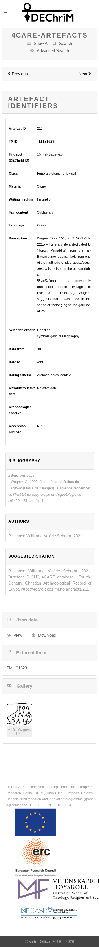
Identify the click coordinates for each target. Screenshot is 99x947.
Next (83, 73)
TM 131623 (17, 668)
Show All (41, 43)
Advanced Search (53, 50)
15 (39, 154)
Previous (19, 73)
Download (47, 635)
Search (65, 43)
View (17, 635)
